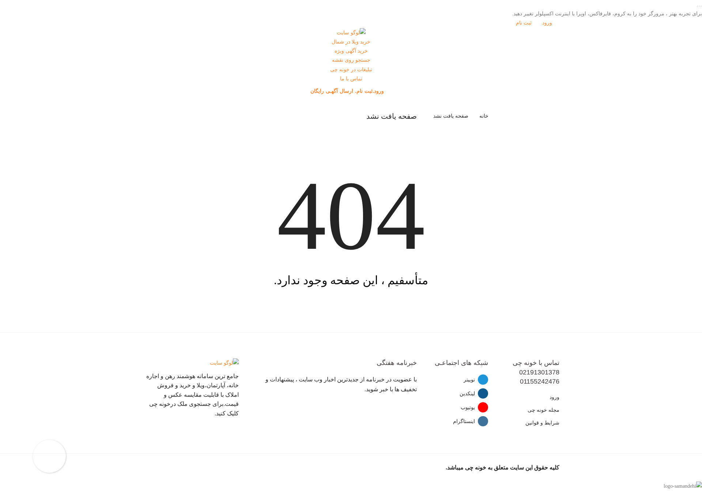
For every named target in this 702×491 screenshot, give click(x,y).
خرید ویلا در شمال (351, 42)
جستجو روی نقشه (351, 60)
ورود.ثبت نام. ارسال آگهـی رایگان (348, 91)
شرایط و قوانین (542, 423)
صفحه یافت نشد (450, 116)
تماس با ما (351, 78)
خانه (483, 116)
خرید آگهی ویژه (351, 51)
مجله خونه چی (543, 410)
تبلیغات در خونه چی (351, 69)
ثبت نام (524, 23)
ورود (548, 23)
